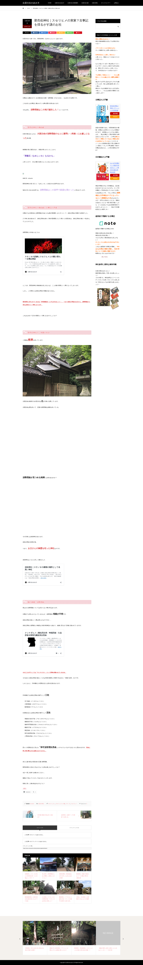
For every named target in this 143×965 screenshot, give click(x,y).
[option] (35, 938)
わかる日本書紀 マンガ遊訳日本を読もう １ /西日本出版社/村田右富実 (114, 167)
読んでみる (104, 257)
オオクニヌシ (51, 803)
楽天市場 (115, 113)
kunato (32, 803)
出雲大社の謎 (85, 3)
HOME (49, 3)
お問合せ (116, 3)
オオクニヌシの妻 (60, 803)
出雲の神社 (95, 3)
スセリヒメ (74, 803)
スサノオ (68, 803)
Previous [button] (20, 939)
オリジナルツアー (105, 3)
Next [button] (123, 939)
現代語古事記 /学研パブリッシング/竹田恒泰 (114, 108)
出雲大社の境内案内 (73, 3)
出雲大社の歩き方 (31, 3)
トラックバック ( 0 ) (74, 827)
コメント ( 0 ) (40, 827)
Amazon (115, 116)
